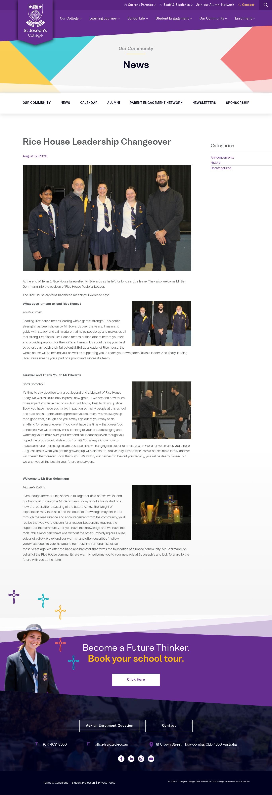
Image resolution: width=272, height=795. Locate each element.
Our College (69, 18)
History (216, 163)
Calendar (89, 103)
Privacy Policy (106, 782)
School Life (136, 18)
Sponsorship (237, 103)
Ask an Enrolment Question (109, 725)
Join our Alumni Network (215, 5)
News (65, 103)
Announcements (222, 158)
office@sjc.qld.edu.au (111, 744)
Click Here (136, 679)
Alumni (113, 103)
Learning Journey (103, 18)
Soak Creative (242, 781)
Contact (248, 5)
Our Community (212, 18)
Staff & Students (177, 5)
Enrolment (243, 18)
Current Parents (140, 5)
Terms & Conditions (55, 782)
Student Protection (83, 782)
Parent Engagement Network (156, 103)
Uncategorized (221, 168)
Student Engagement (172, 18)
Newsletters (204, 103)
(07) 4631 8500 (55, 744)
